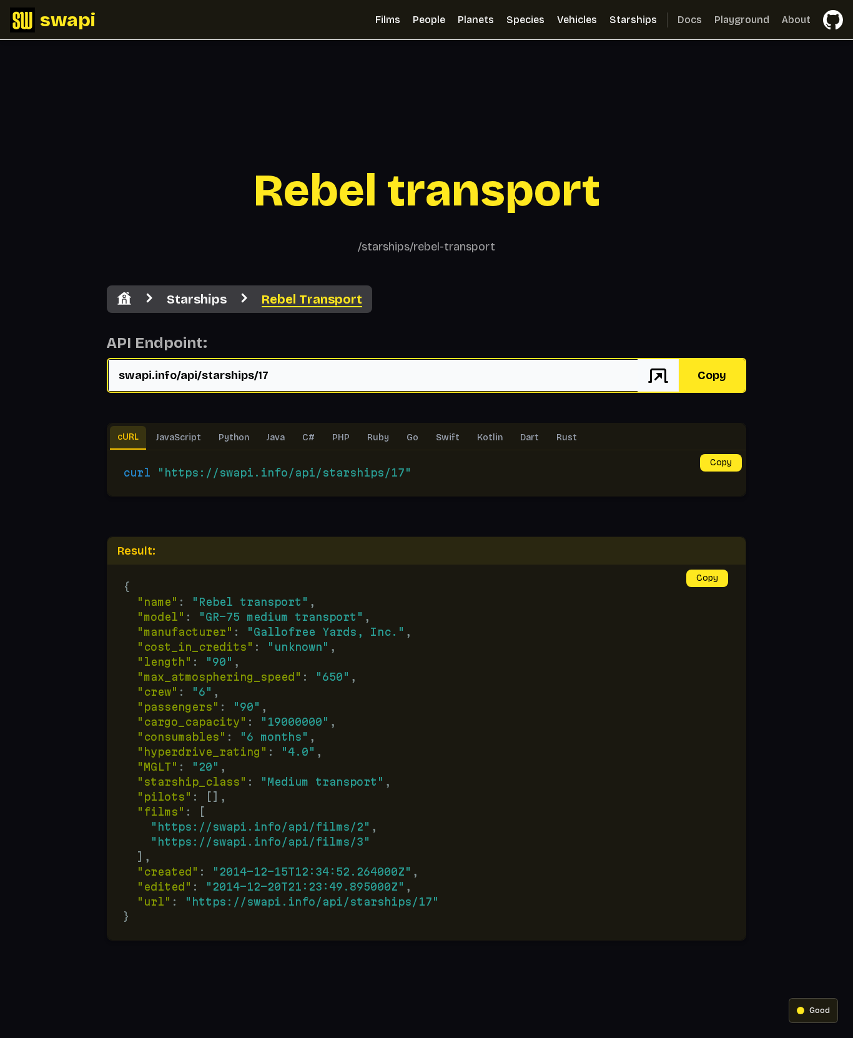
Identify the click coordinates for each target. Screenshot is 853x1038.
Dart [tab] (529, 437)
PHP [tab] (341, 437)
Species (525, 20)
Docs (690, 20)
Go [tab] (412, 437)
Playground (741, 20)
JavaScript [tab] (178, 437)
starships (197, 299)
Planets (476, 20)
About (796, 20)
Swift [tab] (448, 437)
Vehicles (577, 20)
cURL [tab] (128, 437)
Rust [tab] (566, 437)
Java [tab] (276, 437)
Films (387, 20)
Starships (633, 20)
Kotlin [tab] (490, 437)
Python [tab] (234, 437)
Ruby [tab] (378, 437)
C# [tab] (308, 437)
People (429, 20)
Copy (712, 375)
